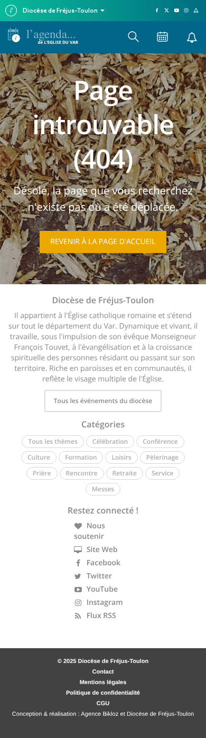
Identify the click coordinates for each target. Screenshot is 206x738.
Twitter (98, 576)
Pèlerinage (162, 457)
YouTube (101, 589)
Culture (38, 457)
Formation (81, 457)
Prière (42, 473)
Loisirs (121, 457)
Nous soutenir (89, 531)
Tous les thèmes (52, 441)
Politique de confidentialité (103, 693)
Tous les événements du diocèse (103, 400)
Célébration (110, 441)
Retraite (125, 473)
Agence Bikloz (99, 714)
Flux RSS (100, 616)
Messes (103, 488)
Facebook (102, 563)
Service (162, 473)
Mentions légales (103, 682)
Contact (103, 672)
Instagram (104, 602)
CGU (103, 703)
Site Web (101, 550)
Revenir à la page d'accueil (102, 242)
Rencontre (82, 473)
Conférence (160, 441)
